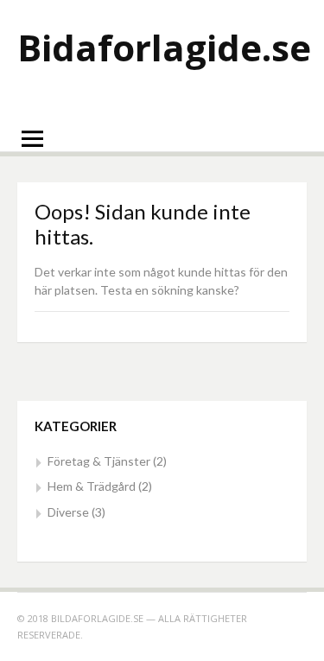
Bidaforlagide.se (164, 47)
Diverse (68, 512)
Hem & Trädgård (92, 486)
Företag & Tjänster (99, 461)
